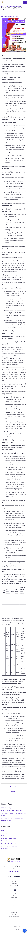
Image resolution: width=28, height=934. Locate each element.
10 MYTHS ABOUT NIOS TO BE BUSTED (12, 818)
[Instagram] (15, 871)
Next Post (14, 791)
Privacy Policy (14, 914)
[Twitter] (12, 871)
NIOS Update (4, 848)
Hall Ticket (14, 900)
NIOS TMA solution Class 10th (9, 843)
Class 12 (14, 881)
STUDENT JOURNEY (6, 820)
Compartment (14, 883)
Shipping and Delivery (14, 916)
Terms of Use (14, 912)
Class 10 (14, 880)
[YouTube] (17, 871)
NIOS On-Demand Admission (8, 838)
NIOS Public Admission (7, 841)
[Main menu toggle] (25, 2)
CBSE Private (4, 833)
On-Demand (14, 897)
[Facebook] (10, 871)
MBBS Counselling (6, 808)
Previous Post (14, 787)
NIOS (2, 835)
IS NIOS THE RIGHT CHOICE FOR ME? (11, 810)
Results (14, 899)
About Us (14, 909)
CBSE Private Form (14, 885)
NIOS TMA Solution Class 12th (10, 16)
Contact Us (14, 910)
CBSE (2, 830)
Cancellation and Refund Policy (14, 917)
